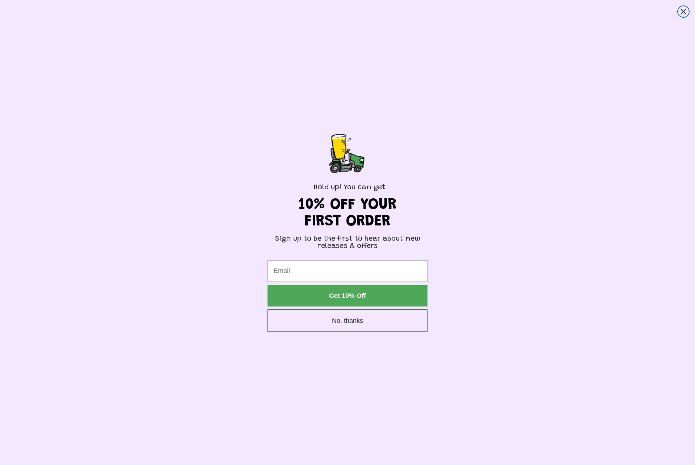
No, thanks (347, 320)
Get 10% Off (347, 295)
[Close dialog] (683, 11)
